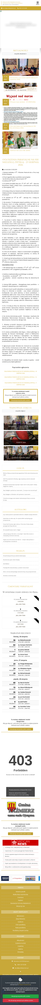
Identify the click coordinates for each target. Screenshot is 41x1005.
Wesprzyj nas (20, 906)
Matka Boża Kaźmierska (20, 894)
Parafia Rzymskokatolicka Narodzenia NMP (12, 3)
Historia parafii (20, 892)
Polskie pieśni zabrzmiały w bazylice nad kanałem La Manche (20, 860)
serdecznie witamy (20, 34)
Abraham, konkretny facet (9, 575)
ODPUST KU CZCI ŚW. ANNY (20, 151)
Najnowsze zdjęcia (20, 409)
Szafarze (20, 922)
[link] (20, 601)
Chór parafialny (20, 925)
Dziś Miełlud (6, 563)
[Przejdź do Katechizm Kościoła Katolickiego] (34, 878)
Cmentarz (20, 897)
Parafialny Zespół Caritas (20, 930)
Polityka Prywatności (24, 984)
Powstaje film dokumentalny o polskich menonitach (16, 567)
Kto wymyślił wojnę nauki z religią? (11, 530)
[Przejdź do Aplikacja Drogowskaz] (8, 878)
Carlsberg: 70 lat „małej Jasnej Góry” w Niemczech (17, 847)
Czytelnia (20, 946)
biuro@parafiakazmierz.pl (9, 8)
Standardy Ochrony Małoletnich (20, 903)
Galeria (20, 949)
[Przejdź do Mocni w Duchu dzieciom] (21, 878)
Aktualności (20, 52)
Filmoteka (20, 952)
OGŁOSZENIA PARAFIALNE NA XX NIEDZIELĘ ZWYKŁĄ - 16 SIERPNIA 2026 (20, 378)
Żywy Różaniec (20, 919)
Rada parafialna (20, 928)
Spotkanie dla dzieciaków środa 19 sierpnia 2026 (24, 79)
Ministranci (20, 916)
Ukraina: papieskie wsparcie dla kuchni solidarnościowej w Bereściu (19, 855)
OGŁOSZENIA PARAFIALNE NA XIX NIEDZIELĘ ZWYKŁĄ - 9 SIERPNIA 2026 (21, 384)
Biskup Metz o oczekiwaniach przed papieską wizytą (18, 867)
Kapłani (20, 900)
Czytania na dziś (20, 943)
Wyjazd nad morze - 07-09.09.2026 (23, 102)
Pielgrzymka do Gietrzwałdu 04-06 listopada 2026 (23, 127)
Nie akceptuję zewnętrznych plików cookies (20, 1000)
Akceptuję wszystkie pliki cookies (20, 729)
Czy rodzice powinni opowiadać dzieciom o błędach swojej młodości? (20, 514)
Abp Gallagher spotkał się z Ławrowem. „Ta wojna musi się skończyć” (20, 490)
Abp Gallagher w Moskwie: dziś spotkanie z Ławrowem (16, 494)
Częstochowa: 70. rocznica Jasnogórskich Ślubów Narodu (19, 851)
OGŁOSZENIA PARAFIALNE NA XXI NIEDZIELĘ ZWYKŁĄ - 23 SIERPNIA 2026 (20, 162)
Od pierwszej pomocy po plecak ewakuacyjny (14, 555)
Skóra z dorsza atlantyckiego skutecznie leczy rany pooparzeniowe (19, 571)
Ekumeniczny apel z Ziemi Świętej (11, 559)
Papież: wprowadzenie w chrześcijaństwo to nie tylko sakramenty (21, 863)
